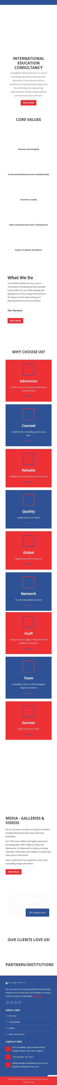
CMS (32, 1082)
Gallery (12, 1028)
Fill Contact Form (37, 912)
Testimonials (14, 1022)
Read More (37, 996)
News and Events (17, 1034)
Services (12, 1015)
